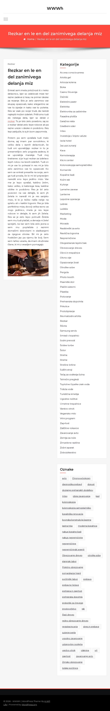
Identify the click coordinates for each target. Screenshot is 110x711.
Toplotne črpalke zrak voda (75, 384)
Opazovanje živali (69, 262)
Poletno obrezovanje (72, 567)
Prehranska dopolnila (71, 301)
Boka (63, 87)
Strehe (63, 360)
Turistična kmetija (69, 394)
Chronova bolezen (81, 478)
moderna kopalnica (87, 526)
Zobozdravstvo (68, 452)
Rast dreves (68, 614)
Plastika (64, 291)
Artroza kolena (68, 82)
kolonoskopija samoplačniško (76, 508)
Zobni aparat (67, 447)
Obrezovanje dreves (71, 248)
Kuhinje (64, 184)
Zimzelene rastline (70, 442)
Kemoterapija (67, 155)
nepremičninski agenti (73, 549)
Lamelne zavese (69, 189)
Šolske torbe (67, 345)
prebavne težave (70, 585)
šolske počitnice (70, 668)
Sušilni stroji (66, 369)
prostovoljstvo (69, 609)
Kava (62, 150)
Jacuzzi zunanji (68, 145)
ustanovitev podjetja (72, 644)
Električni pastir (68, 101)
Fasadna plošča (68, 116)
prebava (87, 579)
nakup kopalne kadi (71, 531)
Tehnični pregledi (69, 379)
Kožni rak (65, 179)
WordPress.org (29, 704)
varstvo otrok (68, 650)
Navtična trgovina (69, 233)
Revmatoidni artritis (70, 316)
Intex (63, 131)
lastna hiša (67, 526)
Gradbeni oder (68, 126)
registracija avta (70, 626)
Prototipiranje (67, 311)
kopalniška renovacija (72, 514)
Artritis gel (65, 77)
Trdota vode (66, 389)
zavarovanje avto (84, 656)
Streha (63, 355)
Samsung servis (68, 330)
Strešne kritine (68, 364)
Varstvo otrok (67, 408)
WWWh (55, 8)
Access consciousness (72, 72)
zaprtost (66, 656)
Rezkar (11, 64)
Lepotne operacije (70, 199)
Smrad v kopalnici (69, 335)
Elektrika (64, 106)
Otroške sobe (67, 267)
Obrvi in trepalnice (70, 252)
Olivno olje (65, 257)
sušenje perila (69, 632)
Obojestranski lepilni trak (73, 243)
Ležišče (64, 209)
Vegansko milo (68, 413)
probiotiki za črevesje (72, 603)
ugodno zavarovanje (72, 638)
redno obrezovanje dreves (75, 620)
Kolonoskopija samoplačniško (76, 165)
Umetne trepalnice (70, 403)
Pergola (64, 272)
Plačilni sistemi (67, 287)
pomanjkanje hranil (71, 573)
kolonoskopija (69, 502)
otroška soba (94, 555)
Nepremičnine (68, 238)
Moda (63, 218)
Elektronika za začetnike (73, 111)
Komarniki (65, 170)
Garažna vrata (67, 121)
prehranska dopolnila (72, 597)
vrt (96, 650)
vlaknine (85, 650)
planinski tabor (69, 561)
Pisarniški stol (67, 282)
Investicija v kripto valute (73, 136)
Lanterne (65, 194)
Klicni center (67, 160)
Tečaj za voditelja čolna (72, 374)
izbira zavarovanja (81, 496)
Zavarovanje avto (69, 433)
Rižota (63, 325)
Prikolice (64, 306)
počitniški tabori (70, 579)
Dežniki (64, 97)
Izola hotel (65, 140)
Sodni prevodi (67, 340)
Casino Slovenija (68, 92)
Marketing (65, 213)
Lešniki (63, 204)
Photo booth (67, 277)
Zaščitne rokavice (69, 428)
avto (64, 478)
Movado (64, 223)
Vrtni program (67, 418)
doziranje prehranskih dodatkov (77, 490)
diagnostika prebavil (72, 484)
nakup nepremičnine (72, 537)
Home (30, 39)
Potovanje (65, 296)
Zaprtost (64, 423)
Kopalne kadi (67, 174)
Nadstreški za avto (70, 228)
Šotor (63, 350)
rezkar (11, 121)
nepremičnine (69, 543)
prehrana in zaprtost (72, 591)
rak (83, 609)
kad (97, 496)
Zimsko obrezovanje (72, 662)
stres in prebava (91, 626)
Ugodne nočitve (68, 399)
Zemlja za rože (68, 438)
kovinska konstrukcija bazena (76, 520)
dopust (91, 484)
